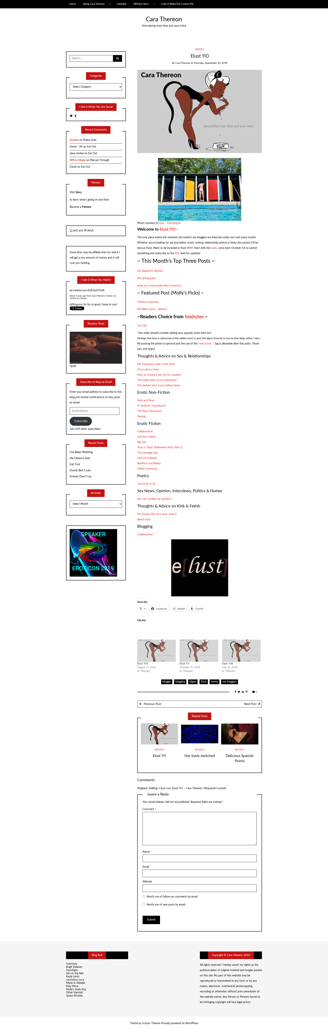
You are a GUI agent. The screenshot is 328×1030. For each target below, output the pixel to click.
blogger (166, 681)
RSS (177, 253)
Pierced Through (99, 160)
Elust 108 (227, 663)
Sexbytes (194, 316)
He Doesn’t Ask (80, 458)
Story (78, 192)
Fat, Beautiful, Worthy (150, 271)
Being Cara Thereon (94, 4)
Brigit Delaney (74, 967)
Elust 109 (142, 663)
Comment (149, 809)
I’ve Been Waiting (81, 452)
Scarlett (74, 140)
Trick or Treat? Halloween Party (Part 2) (160, 447)
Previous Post (152, 704)
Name (147, 852)
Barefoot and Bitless (149, 463)
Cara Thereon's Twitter (102, 295)
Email (147, 867)
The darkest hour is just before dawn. (159, 385)
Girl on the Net (75, 973)
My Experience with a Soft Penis (156, 364)
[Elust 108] (241, 651)
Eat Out (91, 146)
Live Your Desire (146, 437)
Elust (204, 681)
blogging (180, 681)
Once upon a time (147, 369)
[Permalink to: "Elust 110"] (199, 111)
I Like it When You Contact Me (177, 4)
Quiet (73, 366)
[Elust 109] (156, 651)
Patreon (86, 207)
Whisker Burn (141, 4)
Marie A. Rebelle (75, 983)
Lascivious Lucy (75, 979)
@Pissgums (76, 290)
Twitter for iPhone (78, 298)
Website (147, 881)
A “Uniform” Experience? (151, 406)
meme (214, 681)
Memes (199, 49)
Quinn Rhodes (74, 995)
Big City (141, 442)
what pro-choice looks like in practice (159, 285)
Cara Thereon (164, 19)
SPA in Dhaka (78, 160)
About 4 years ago (78, 295)
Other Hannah (74, 992)
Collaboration (145, 431)
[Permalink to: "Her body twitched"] (199, 734)
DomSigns (72, 970)
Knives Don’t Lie (80, 476)
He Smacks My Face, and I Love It (157, 514)
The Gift (142, 326)
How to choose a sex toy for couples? (159, 375)
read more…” (207, 343)
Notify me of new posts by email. (166, 904)
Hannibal (121, 4)
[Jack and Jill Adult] (82, 230)
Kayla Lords (72, 976)
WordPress (191, 1023)
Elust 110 (167, 229)
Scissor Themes (151, 1023)
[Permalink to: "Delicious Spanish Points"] (239, 734)
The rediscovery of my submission (157, 380)
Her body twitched (199, 756)
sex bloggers (229, 681)
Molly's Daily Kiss (76, 989)
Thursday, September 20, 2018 (210, 63)
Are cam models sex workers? (154, 499)
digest (192, 681)
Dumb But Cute (80, 470)
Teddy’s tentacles (147, 468)
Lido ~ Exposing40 (170, 223)
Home (72, 4)
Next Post (250, 704)
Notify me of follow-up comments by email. (172, 896)
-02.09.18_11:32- (146, 484)
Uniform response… (148, 302)
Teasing (141, 416)
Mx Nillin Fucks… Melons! (152, 309)
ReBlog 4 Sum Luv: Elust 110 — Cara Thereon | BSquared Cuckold (187, 788)
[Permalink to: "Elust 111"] (159, 734)
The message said (147, 453)
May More (72, 986)
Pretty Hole (89, 140)
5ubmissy (71, 964)
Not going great (146, 278)
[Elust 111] (199, 651)
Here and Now (146, 400)
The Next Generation (149, 411)
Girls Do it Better (147, 458)
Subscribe (80, 421)
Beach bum (144, 519)
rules (214, 248)
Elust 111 (184, 663)
